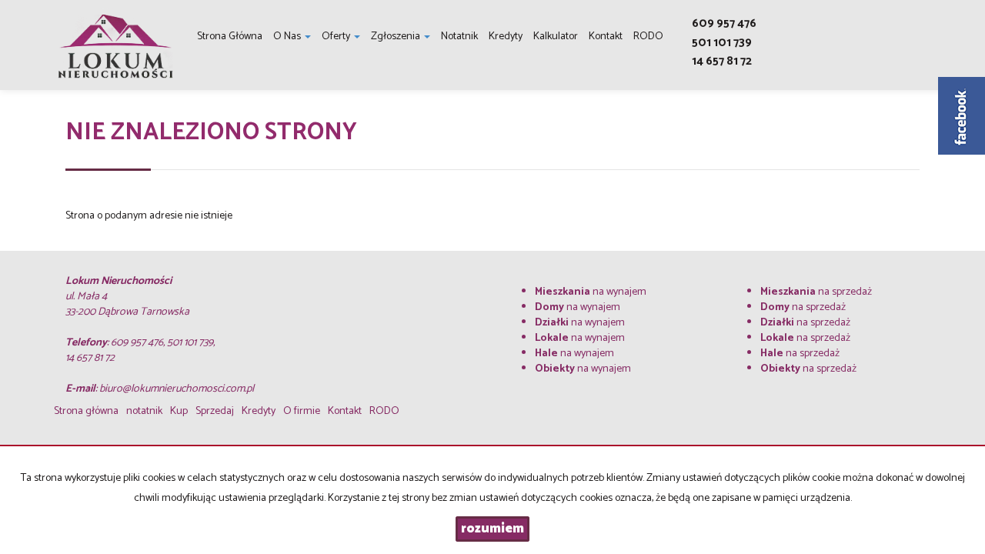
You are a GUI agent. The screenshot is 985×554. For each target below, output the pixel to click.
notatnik (459, 36)
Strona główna (229, 36)
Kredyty (506, 36)
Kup (179, 411)
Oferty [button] (337, 36)
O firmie (301, 411)
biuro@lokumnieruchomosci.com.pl (176, 389)
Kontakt (606, 36)
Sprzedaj (214, 411)
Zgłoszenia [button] (396, 36)
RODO (648, 36)
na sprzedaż (816, 292)
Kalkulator (555, 36)
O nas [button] (288, 36)
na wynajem (590, 292)
